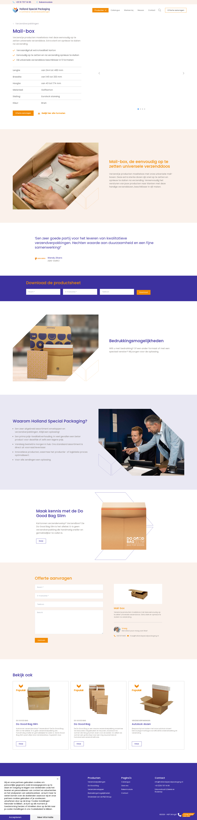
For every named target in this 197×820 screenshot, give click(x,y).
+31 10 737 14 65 (23, 2)
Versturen (41, 640)
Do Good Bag (93, 785)
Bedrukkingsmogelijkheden (99, 793)
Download (143, 292)
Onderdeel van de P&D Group (99, 797)
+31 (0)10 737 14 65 (162, 785)
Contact (124, 793)
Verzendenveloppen (96, 789)
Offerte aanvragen (23, 113)
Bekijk (41, 541)
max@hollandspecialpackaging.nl (144, 636)
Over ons (124, 785)
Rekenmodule (45, 2)
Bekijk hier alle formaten (53, 113)
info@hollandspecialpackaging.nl (167, 782)
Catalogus (125, 782)
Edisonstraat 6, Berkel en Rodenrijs (164, 790)
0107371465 (121, 636)
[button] (99, 73)
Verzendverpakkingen (27, 23)
